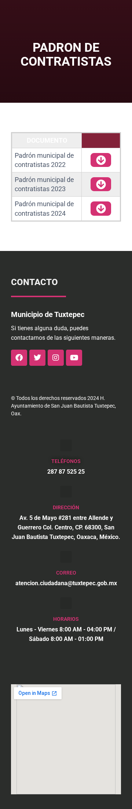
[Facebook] (19, 358)
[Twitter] (37, 358)
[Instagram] (56, 358)
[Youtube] (74, 358)
